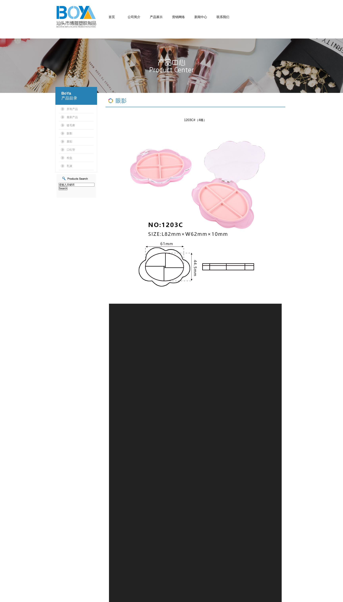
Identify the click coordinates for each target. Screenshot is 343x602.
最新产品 (72, 117)
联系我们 (223, 17)
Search (63, 188)
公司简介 (134, 17)
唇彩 (69, 141)
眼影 (69, 133)
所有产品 (72, 109)
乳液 (69, 166)
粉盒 (69, 157)
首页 (112, 17)
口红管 (71, 149)
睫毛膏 (71, 125)
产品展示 (156, 17)
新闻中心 (200, 17)
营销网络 (178, 17)
